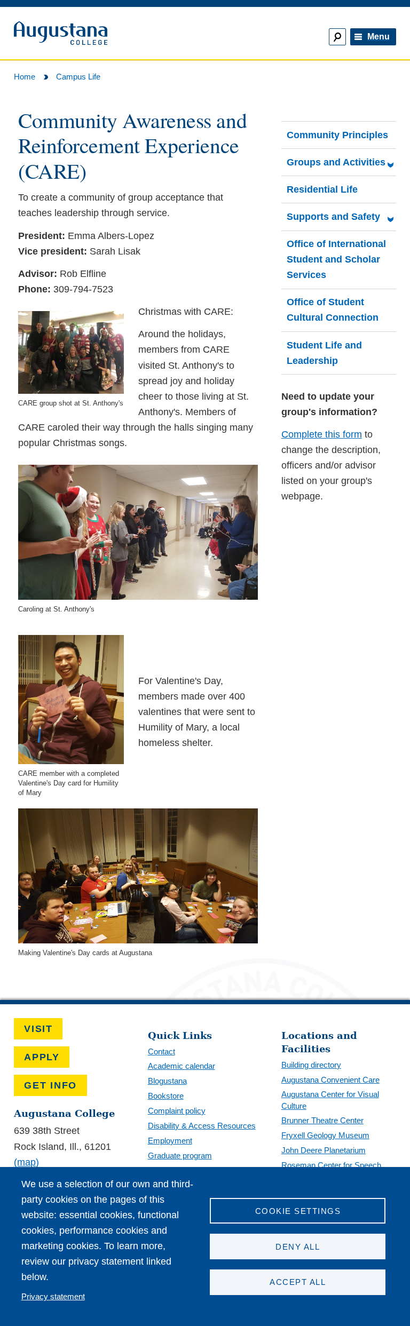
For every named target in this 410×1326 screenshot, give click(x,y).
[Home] (104, 33)
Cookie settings (298, 1211)
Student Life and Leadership (324, 353)
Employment (170, 1140)
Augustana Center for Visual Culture (330, 1100)
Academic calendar (181, 1065)
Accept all (298, 1282)
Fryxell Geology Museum (325, 1135)
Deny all (297, 1246)
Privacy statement (53, 1296)
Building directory (311, 1064)
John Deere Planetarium (323, 1150)
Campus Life (78, 76)
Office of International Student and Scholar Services (336, 259)
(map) (26, 1162)
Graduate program (180, 1155)
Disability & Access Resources (202, 1125)
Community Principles (337, 135)
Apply (42, 1057)
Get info (50, 1085)
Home (24, 76)
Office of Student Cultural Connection (333, 310)
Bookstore (166, 1095)
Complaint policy (177, 1110)
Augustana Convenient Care (330, 1079)
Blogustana (167, 1080)
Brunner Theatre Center (322, 1120)
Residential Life (322, 189)
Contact (161, 1051)
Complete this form (321, 434)
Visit (38, 1028)
